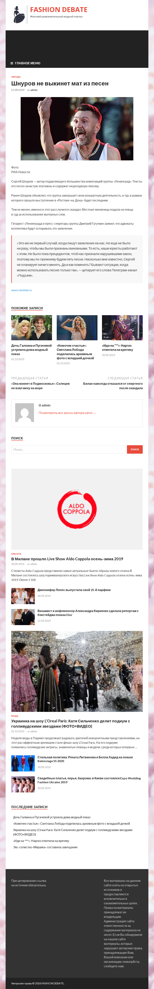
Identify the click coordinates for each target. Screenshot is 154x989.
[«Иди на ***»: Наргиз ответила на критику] (122, 341)
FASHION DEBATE (59, 9)
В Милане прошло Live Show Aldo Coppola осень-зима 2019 (67, 558)
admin (34, 89)
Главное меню (27, 63)
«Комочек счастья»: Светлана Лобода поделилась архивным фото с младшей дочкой (75, 351)
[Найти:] (77, 449)
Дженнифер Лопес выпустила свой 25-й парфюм (74, 590)
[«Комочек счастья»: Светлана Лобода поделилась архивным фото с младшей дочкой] (77, 341)
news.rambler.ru (21, 290)
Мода (14, 716)
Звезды (16, 77)
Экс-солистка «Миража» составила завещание (45, 847)
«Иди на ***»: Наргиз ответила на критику (117, 347)
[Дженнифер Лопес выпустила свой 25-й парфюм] (23, 603)
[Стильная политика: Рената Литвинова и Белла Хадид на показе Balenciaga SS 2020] (23, 770)
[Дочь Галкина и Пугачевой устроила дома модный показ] (31, 341)
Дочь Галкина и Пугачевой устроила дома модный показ (31, 349)
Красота (16, 554)
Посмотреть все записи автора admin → (67, 412)
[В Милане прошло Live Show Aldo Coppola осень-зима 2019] (77, 550)
